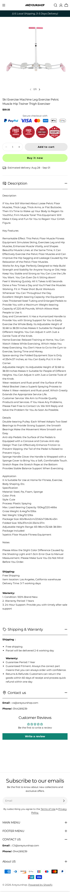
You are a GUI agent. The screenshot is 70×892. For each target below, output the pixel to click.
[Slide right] (39, 89)
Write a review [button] (35, 736)
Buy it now (35, 157)
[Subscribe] (63, 800)
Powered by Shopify (40, 884)
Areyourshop (19, 884)
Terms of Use (48, 809)
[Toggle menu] (3, 5)
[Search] (55, 5)
